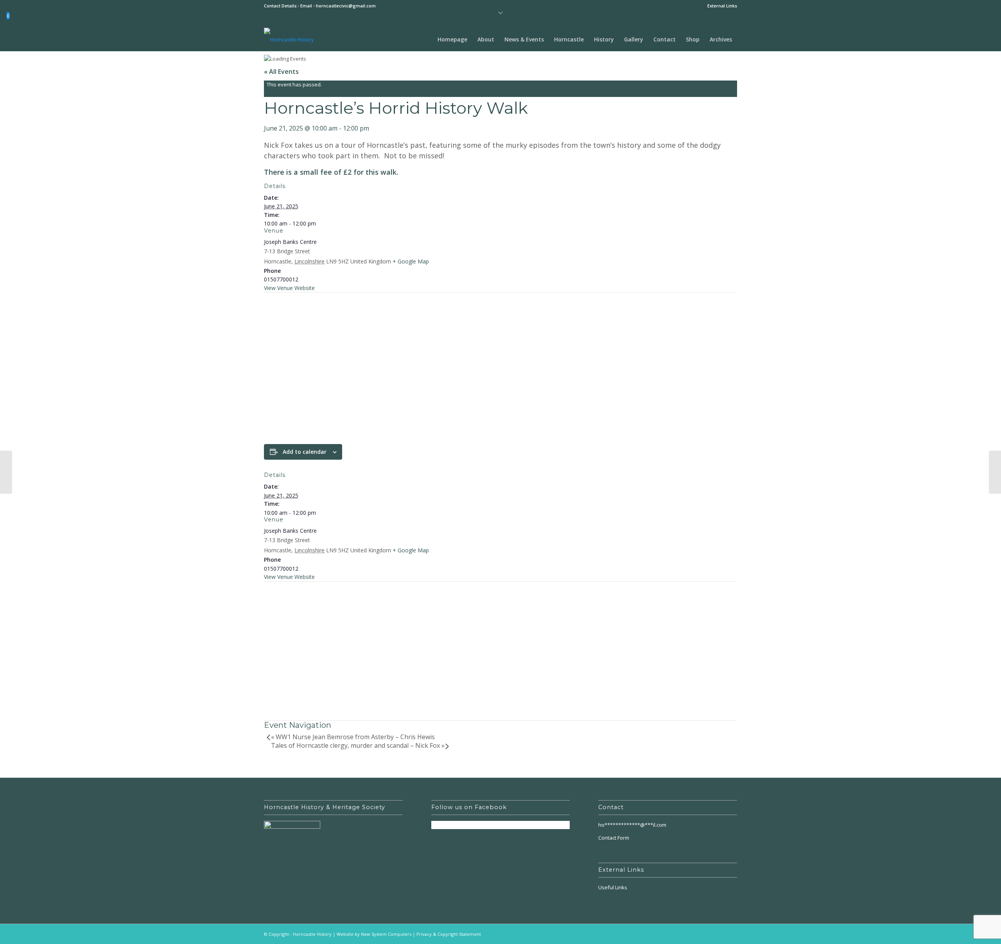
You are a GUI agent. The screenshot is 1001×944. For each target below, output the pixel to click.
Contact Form (613, 837)
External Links (722, 6)
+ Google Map (411, 261)
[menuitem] (720, 6)
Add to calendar (304, 451)
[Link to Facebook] (731, 934)
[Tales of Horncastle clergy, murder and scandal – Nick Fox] (995, 472)
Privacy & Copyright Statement (448, 934)
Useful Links (612, 887)
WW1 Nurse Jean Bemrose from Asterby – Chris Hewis (353, 737)
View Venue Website (289, 288)
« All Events (281, 71)
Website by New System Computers (374, 934)
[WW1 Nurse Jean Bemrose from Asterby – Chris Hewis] (6, 472)
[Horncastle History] (289, 39)
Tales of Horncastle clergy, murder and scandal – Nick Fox (358, 745)
